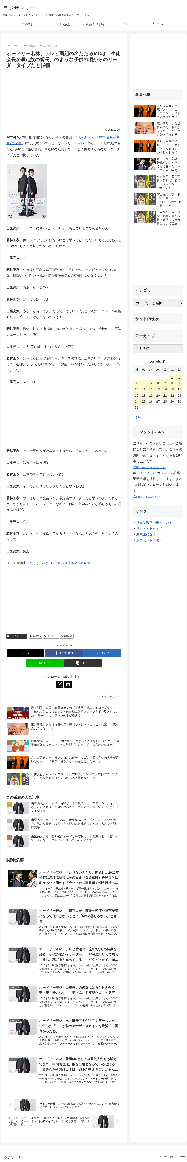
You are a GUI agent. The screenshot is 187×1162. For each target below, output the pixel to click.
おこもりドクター (149, 540)
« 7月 (137, 417)
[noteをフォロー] (68, 684)
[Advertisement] (63, 96)
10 (136, 389)
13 (158, 389)
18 (144, 395)
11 (144, 389)
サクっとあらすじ (149, 528)
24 (136, 401)
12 (151, 389)
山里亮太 (37, 636)
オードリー (52, 636)
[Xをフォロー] (59, 684)
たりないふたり (18, 636)
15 (172, 389)
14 (165, 389)
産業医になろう (147, 534)
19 (151, 395)
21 (165, 395)
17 (136, 395)
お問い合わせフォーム (149, 467)
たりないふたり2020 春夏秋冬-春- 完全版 (60, 563)
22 (172, 395)
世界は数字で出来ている (154, 523)
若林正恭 (68, 636)
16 (179, 389)
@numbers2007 (144, 496)
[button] (83, 663)
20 (158, 395)
